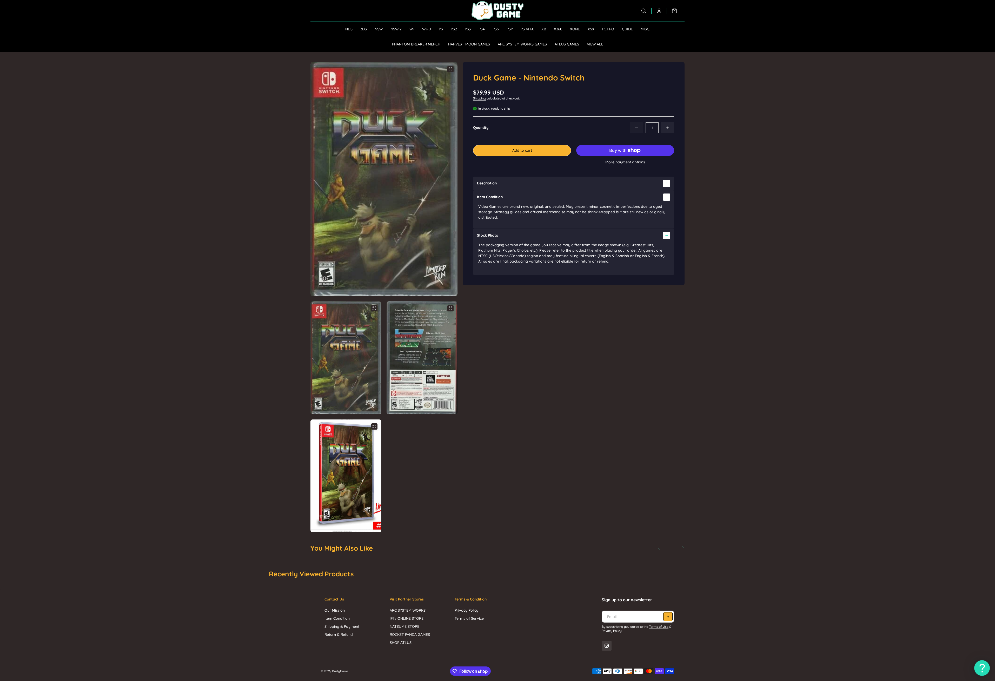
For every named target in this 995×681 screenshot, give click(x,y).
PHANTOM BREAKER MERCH (416, 44)
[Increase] (667, 127)
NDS (349, 29)
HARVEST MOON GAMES (469, 44)
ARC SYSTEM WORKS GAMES (522, 44)
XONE (575, 29)
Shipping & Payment (341, 626)
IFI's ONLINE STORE (406, 618)
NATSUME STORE (404, 626)
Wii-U (426, 29)
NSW (379, 29)
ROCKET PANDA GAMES (410, 634)
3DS (363, 29)
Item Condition (337, 618)
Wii (411, 29)
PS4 (482, 29)
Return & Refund (338, 634)
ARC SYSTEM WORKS (408, 610)
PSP (510, 29)
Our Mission (334, 610)
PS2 (454, 29)
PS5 (496, 29)
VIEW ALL (595, 44)
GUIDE (627, 29)
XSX (591, 29)
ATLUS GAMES (567, 44)
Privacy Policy (466, 610)
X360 (558, 29)
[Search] (644, 11)
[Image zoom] (450, 69)
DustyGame (340, 671)
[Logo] (497, 11)
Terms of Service (469, 618)
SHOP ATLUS (401, 642)
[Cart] (672, 11)
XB (543, 29)
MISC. (645, 29)
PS (441, 29)
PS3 (468, 29)
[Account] (659, 11)
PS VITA (527, 29)
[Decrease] (636, 127)
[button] (446, 179)
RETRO (608, 29)
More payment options (625, 162)
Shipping (479, 98)
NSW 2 (396, 29)
